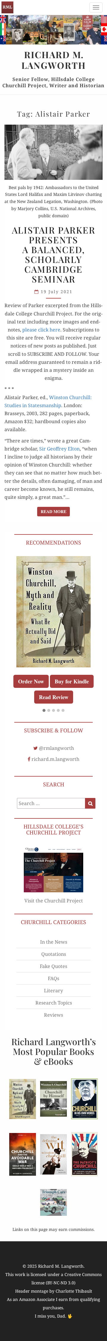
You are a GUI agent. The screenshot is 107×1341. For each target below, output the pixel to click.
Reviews (53, 1015)
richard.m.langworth (55, 759)
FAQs (53, 978)
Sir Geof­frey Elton (59, 448)
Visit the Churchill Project (53, 900)
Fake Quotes (53, 966)
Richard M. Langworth (7, 7)
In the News (53, 942)
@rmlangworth (56, 748)
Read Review (53, 697)
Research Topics (53, 1002)
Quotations (53, 954)
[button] (44, 710)
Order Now (31, 681)
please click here (41, 329)
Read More (55, 511)
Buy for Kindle (72, 681)
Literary (53, 990)
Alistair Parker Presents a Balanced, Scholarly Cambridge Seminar (53, 254)
